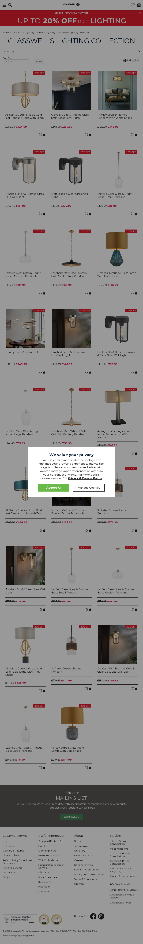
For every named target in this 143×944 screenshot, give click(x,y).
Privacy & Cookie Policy (85, 478)
